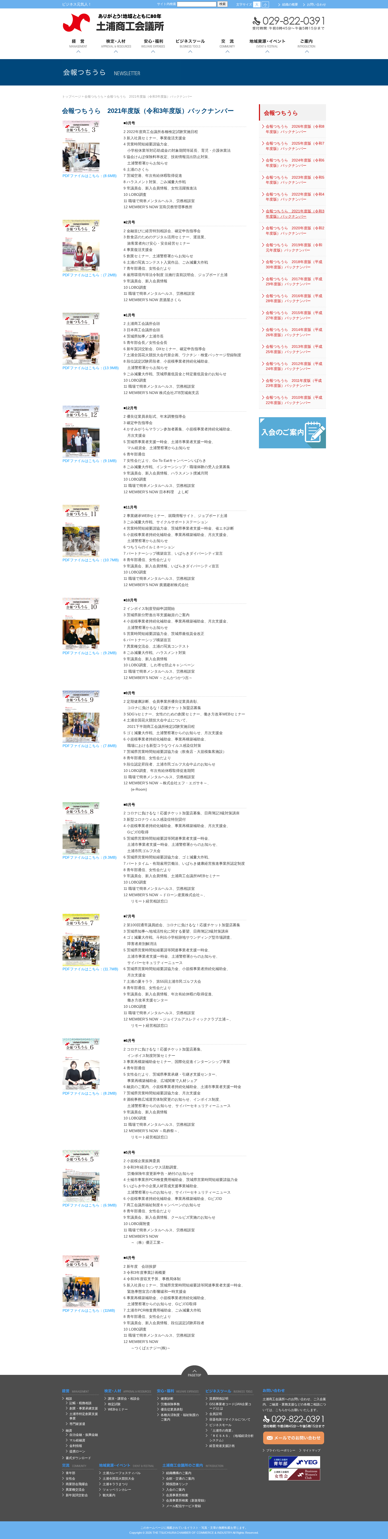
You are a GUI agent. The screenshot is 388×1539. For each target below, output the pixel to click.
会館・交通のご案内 (180, 1478)
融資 (69, 1430)
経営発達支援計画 (222, 1446)
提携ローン (77, 1451)
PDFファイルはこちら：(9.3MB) (90, 857)
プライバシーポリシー (280, 1450)
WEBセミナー (118, 1409)
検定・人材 (115, 46)
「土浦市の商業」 (222, 1430)
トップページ (71, 96)
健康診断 (167, 1398)
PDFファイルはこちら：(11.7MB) (90, 969)
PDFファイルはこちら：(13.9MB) (91, 368)
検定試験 (114, 1404)
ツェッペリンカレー (117, 1490)
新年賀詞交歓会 (77, 1495)
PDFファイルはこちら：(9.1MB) (90, 461)
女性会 (70, 1478)
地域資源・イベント (267, 46)
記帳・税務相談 (80, 1403)
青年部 (70, 1473)
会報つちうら (93, 96)
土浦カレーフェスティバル (122, 1473)
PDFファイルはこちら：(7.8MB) (90, 746)
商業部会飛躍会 (77, 1484)
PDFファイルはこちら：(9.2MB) (90, 653)
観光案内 (109, 1495)
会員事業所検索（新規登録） (186, 1500)
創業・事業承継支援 (83, 1408)
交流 (227, 46)
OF (194, 1532)
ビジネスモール (220, 1425)
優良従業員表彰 (172, 1409)
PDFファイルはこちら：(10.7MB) (91, 560)
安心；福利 (152, 46)
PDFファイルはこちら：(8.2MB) (90, 1093)
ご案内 (306, 46)
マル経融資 (77, 1440)
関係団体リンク (177, 1484)
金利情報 (75, 1446)
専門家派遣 (77, 1424)
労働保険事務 (170, 1404)
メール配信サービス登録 (183, 1506)
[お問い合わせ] (294, 1391)
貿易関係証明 (218, 1398)
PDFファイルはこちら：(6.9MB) (90, 1205)
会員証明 (215, 1414)
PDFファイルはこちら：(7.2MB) (90, 275)
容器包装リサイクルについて (229, 1419)
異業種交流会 (75, 1490)
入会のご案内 (175, 1490)
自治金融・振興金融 (83, 1435)
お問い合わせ (316, 4)
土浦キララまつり (115, 1484)
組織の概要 (290, 4)
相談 (69, 1398)
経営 (78, 46)
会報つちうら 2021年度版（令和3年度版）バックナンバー (149, 96)
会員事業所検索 (177, 1495)
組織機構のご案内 (178, 1473)
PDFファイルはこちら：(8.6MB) (90, 176)
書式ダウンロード (78, 1458)
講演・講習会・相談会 (124, 1398)
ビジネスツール (190, 46)
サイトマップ (311, 1450)
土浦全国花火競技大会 (118, 1478)
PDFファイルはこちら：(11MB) (89, 1310)
